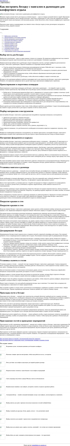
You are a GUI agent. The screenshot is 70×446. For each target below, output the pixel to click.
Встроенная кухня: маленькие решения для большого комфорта (23, 346)
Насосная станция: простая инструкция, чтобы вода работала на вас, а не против (28, 354)
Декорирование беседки (11, 46)
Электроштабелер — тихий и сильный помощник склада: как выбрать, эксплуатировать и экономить (34, 394)
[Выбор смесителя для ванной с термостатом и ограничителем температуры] (2, 423)
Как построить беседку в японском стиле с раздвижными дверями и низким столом (24, 340)
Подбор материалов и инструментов (14, 39)
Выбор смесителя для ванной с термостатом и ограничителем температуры (27, 419)
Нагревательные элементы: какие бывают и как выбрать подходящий (25, 370)
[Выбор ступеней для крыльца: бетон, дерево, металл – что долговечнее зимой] (2, 415)
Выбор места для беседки (11, 36)
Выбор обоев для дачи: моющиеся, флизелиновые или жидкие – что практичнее (28, 435)
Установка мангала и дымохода (13, 42)
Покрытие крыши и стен (11, 43)
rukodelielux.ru (36, 445)
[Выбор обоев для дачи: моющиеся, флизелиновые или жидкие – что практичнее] (2, 439)
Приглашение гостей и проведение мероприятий (17, 51)
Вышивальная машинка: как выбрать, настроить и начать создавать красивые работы (30, 386)
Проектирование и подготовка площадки (15, 37)
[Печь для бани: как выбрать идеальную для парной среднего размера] (2, 366)
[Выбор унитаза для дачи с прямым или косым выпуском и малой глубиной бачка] (2, 406)
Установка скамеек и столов (12, 48)
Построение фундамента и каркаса (13, 40)
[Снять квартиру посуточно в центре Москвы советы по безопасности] (2, 382)
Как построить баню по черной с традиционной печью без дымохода (20, 338)
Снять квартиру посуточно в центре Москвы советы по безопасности (25, 378)
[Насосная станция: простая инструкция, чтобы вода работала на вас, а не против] (2, 358)
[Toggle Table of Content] (1, 33)
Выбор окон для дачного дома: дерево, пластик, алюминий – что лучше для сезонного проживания (33, 427)
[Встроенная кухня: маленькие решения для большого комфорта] (2, 350)
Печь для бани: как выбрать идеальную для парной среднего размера (25, 362)
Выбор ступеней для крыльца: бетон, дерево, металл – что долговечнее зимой (27, 411)
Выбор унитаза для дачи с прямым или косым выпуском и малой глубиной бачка (28, 403)
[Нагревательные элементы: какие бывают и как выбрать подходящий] (2, 374)
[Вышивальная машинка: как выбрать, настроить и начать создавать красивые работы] (2, 390)
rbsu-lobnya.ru (4, 0)
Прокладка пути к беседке (12, 49)
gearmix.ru (43, 445)
